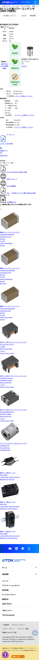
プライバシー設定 (23, 629)
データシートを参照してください (23, 96)
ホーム (3, 6)
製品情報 (5, 6)
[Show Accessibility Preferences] (5, 655)
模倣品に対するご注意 (9, 632)
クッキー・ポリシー (8, 629)
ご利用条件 (5, 625)
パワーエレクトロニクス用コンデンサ (17, 6)
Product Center (25, 2)
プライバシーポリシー (19, 625)
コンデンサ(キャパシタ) (9, 6)
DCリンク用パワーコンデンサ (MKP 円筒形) (27, 6)
